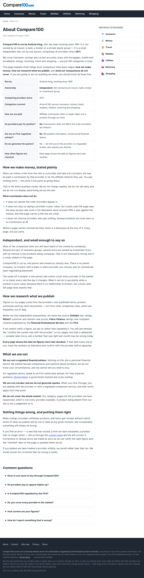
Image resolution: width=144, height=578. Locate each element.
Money (32, 13)
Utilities (67, 13)
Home (7, 13)
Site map (25, 544)
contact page (56, 435)
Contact (14, 544)
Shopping (93, 13)
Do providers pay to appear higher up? (28, 484)
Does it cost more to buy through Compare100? (33, 475)
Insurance (19, 13)
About (5, 544)
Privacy (35, 544)
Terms (45, 544)
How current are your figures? (23, 511)
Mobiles (54, 13)
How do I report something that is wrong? (29, 520)
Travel (43, 13)
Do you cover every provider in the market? (30, 502)
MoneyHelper (21, 377)
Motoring (80, 13)
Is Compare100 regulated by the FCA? (27, 493)
